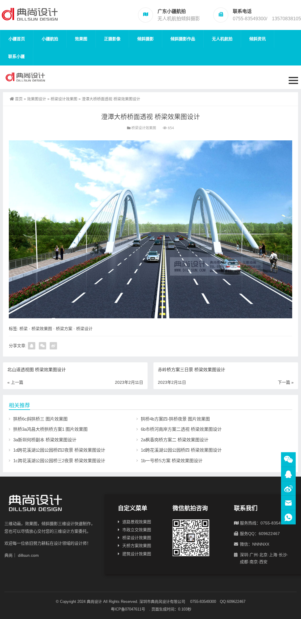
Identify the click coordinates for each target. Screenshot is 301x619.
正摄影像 (112, 38)
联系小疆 (16, 56)
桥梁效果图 (41, 328)
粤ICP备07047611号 (130, 609)
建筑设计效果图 (136, 553)
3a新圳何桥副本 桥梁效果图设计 (44, 439)
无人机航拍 (222, 38)
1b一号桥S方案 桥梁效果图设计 (172, 460)
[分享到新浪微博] (53, 345)
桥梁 (23, 328)
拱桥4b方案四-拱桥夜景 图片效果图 (175, 418)
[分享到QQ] (31, 345)
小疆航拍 (50, 38)
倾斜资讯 (257, 38)
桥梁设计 (84, 328)
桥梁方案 (64, 328)
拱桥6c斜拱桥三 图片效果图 (40, 418)
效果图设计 (36, 99)
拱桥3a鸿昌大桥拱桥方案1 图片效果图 (50, 429)
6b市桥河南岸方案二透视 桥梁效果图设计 (181, 429)
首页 (19, 99)
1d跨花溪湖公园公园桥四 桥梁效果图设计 (181, 450)
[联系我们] (288, 474)
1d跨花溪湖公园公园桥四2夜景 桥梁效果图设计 (59, 450)
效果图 (81, 38)
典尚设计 (94, 601)
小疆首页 (17, 38)
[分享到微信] (42, 345)
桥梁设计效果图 (64, 99)
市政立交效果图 (136, 529)
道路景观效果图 (136, 521)
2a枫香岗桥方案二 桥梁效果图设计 (174, 439)
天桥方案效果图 (136, 545)
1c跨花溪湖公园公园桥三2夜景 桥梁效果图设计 (59, 460)
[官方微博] (288, 488)
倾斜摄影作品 (182, 38)
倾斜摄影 (145, 38)
